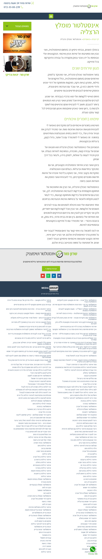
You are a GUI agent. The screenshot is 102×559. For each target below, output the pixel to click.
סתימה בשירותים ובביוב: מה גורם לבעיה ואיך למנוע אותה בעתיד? (29, 348)
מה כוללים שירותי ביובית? (87, 378)
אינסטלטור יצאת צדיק (42, 529)
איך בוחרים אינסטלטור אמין (86, 437)
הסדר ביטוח (46, 501)
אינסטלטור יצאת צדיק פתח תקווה (38, 510)
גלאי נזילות (46, 454)
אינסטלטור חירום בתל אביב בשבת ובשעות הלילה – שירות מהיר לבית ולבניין (74, 334)
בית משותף (46, 535)
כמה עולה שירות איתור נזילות (39, 437)
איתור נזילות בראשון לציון (86, 473)
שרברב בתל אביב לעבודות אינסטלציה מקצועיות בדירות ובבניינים (29, 334)
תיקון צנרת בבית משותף (87, 498)
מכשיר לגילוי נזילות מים (42, 403)
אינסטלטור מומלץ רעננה (87, 510)
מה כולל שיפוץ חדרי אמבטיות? (39, 384)
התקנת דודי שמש (90, 535)
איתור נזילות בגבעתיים (42, 465)
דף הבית (95, 39)
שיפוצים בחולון (91, 456)
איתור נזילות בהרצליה (88, 468)
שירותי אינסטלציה (44, 518)
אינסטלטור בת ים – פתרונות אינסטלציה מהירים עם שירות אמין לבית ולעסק (74, 305)
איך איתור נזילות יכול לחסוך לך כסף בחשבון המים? (77, 392)
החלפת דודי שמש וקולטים (87, 417)
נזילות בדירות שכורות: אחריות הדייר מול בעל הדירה (31, 364)
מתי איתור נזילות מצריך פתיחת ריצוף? (81, 364)
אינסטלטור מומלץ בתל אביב (86, 493)
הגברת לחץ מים (45, 549)
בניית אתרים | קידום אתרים (50, 294)
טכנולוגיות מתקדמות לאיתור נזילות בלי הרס (34, 395)
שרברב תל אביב (45, 412)
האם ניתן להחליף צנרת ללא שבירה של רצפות (33, 426)
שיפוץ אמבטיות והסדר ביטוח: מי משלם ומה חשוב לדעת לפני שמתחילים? (28, 356)
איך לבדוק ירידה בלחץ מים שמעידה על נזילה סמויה (31, 367)
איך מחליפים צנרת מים (42, 434)
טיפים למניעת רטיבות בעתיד (40, 381)
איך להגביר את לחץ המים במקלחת (83, 434)
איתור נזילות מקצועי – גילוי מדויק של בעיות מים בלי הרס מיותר (29, 301)
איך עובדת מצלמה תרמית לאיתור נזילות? (80, 370)
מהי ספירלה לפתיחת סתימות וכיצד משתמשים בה (32, 428)
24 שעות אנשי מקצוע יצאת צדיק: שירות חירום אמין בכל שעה (29, 361)
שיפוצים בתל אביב (89, 451)
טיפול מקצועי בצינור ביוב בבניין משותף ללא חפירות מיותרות (31, 323)
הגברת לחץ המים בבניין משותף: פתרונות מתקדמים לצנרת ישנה (74, 352)
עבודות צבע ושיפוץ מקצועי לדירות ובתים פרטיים (32, 304)
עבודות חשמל (45, 537)
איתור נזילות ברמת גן (42, 459)
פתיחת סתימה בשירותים (87, 526)
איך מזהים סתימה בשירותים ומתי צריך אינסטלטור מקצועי (74, 329)
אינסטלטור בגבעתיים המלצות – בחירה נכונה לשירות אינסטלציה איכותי (76, 314)
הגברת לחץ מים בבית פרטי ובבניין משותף (35, 326)
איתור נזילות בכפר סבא (87, 462)
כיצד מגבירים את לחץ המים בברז (38, 431)
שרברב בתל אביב (90, 384)
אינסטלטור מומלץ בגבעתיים (40, 484)
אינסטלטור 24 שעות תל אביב (85, 484)
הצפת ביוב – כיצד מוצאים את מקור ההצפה (34, 423)
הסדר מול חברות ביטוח (42, 440)
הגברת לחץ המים (90, 504)
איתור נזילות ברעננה (88, 459)
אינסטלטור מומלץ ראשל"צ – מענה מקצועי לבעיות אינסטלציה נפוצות (77, 310)
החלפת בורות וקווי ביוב (88, 442)
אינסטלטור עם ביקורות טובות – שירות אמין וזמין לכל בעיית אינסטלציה (74, 318)
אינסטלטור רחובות (89, 412)
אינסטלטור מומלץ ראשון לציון (85, 529)
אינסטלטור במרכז (90, 403)
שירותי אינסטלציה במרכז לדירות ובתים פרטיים (78, 326)
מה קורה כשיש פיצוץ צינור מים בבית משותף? (79, 381)
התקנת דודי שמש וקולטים (87, 414)
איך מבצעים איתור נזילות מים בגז (84, 440)
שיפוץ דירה (46, 546)
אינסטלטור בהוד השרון (42, 442)
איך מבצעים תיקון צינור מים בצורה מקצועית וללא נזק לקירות (76, 323)
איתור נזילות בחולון (43, 462)
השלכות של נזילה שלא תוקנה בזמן (83, 395)
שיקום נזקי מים (91, 521)
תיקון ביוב (47, 493)
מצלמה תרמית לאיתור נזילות (85, 445)
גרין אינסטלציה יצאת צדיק (86, 512)
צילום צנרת (92, 454)
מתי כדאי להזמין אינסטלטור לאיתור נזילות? (80, 398)
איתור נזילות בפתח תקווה (41, 470)
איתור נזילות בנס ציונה (88, 470)
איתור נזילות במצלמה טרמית (40, 507)
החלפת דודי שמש (90, 487)
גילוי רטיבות (92, 490)
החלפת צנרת (91, 543)
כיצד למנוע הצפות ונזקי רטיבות (84, 420)
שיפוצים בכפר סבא (44, 451)
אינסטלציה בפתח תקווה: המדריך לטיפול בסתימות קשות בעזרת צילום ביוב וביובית (75, 361)
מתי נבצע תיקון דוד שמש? (41, 378)
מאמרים (86, 39)
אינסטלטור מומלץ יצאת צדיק (40, 515)
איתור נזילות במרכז (43, 468)
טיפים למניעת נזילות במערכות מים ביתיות (34, 398)
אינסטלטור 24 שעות (89, 532)
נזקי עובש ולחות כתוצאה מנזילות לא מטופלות (33, 389)
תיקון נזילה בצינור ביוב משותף (39, 409)
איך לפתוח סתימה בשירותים (86, 431)
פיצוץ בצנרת (46, 482)
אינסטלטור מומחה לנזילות (41, 400)
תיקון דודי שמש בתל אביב (41, 498)
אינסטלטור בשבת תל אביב (86, 406)
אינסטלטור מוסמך (44, 490)
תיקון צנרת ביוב (90, 482)
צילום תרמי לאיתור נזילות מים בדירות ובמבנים (33, 338)
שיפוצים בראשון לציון (43, 521)
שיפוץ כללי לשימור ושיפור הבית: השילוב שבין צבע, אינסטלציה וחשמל (32, 343)
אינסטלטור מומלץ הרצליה (87, 409)
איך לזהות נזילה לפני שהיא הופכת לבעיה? (35, 392)
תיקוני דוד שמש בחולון (88, 518)
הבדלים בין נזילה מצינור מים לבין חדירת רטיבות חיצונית (29, 370)
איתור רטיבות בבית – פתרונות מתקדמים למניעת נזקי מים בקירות (28, 310)
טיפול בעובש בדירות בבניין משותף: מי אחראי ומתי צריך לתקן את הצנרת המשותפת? (75, 343)
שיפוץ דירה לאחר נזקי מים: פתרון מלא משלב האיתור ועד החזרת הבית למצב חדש (75, 348)
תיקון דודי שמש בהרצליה (87, 501)
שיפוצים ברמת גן (90, 479)
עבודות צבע (92, 540)
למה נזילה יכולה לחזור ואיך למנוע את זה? (81, 389)
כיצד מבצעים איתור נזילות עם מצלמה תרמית (79, 428)
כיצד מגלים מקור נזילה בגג (86, 426)
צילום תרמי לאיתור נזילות (41, 524)
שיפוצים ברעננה (90, 375)
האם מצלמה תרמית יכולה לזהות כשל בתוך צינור (32, 420)
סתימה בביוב (46, 448)
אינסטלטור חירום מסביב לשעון (39, 375)
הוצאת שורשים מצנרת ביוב (40, 417)
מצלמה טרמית (91, 507)
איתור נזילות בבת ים (89, 465)
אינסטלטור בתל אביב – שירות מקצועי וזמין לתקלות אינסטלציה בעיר (77, 301)
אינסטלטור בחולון (90, 373)
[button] (51, 16)
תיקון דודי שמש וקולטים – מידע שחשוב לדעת (33, 414)
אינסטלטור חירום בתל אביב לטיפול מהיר (81, 355)
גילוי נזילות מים (91, 448)
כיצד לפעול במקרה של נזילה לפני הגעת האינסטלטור (77, 386)
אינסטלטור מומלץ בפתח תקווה (39, 479)
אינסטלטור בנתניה (44, 406)
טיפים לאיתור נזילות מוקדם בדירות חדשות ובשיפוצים (76, 367)
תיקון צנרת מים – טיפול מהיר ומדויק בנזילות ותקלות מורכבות (31, 318)
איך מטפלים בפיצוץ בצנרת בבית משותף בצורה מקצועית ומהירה (75, 339)
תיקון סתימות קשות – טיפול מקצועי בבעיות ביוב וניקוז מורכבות (30, 314)
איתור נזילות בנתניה (89, 400)
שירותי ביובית (45, 540)
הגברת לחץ (46, 487)
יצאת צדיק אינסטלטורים (41, 512)
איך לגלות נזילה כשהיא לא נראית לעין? (36, 386)
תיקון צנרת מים (90, 496)
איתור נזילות (46, 476)
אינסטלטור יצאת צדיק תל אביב (85, 515)
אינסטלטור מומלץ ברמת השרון (39, 496)
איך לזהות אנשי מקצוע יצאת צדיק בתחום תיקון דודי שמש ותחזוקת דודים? (29, 352)
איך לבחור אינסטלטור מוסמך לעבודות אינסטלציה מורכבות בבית (28, 330)
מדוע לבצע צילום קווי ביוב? (40, 373)
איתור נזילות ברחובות (42, 473)
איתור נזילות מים (44, 445)
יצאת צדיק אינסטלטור (42, 526)
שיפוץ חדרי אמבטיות (89, 524)
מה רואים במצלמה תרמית (87, 423)
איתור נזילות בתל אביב (42, 456)
